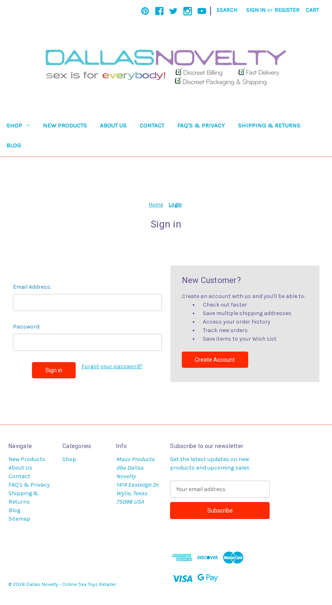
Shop (14, 125)
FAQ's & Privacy (201, 125)
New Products (65, 125)
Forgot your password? (112, 366)
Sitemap (19, 518)
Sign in (256, 9)
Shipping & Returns (269, 125)
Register (287, 9)
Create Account (215, 359)
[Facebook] (159, 11)
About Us (113, 125)
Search (227, 9)
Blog (13, 145)
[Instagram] (187, 11)
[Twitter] (173, 11)
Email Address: (32, 286)
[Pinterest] (145, 11)
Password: (26, 326)
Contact (152, 125)
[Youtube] (202, 11)
